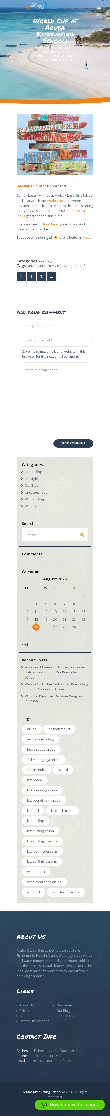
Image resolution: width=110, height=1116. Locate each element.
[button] (70, 1105)
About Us (27, 1005)
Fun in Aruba (36, 769)
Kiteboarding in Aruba (44, 800)
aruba (32, 265)
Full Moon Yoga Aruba (43, 759)
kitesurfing (35, 820)
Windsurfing (34, 499)
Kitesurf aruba (62, 810)
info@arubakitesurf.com (52, 1060)
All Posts (60, 47)
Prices (24, 1010)
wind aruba (36, 871)
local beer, (50, 224)
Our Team (64, 1005)
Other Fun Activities (34, 1021)
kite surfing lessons (42, 851)
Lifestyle (31, 478)
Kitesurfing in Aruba (42, 841)
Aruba (87, 237)
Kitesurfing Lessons (42, 861)
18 (36, 619)
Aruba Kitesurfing (40, 739)
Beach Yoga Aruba (41, 749)
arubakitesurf (49, 265)
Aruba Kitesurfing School (42, 1092)
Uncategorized (36, 492)
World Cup (55, 200)
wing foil (33, 892)
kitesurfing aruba (40, 831)
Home (40, 48)
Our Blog (51, 52)
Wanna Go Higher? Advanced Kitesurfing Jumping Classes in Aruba (56, 687)
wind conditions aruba (44, 882)
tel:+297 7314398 (45, 1055)
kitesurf (79, 265)
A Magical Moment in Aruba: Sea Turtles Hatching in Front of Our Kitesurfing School (55, 672)
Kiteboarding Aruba (42, 790)
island (66, 265)
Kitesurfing (33, 471)
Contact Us (65, 1015)
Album (24, 1015)
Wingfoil (31, 506)
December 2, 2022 (31, 186)
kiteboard (34, 780)
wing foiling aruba (66, 892)
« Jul (25, 644)
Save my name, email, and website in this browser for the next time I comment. (54, 354)
